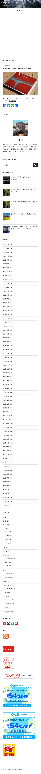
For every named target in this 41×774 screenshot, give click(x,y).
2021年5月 (6, 486)
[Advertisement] (20, 34)
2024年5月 (6, 345)
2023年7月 (6, 384)
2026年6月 (6, 248)
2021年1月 (6, 501)
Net (4, 570)
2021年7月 (6, 478)
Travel (5, 597)
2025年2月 (6, 310)
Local (6, 539)
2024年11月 (6, 322)
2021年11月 (6, 462)
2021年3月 (6, 493)
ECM (6, 562)
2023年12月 (6, 365)
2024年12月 (6, 318)
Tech (4, 585)
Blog (4, 517)
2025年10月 (6, 279)
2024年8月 (6, 334)
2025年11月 (6, 275)
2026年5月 (6, 252)
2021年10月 (6, 466)
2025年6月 (6, 295)
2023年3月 (6, 400)
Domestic (8, 600)
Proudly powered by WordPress (12, 769)
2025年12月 (6, 272)
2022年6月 (6, 435)
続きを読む (12, 101)
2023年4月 (6, 396)
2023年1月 (6, 408)
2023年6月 (6, 388)
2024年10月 (6, 326)
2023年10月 (6, 373)
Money (7, 543)
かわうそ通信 (10, 3)
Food (6, 532)
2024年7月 (6, 338)
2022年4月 (6, 443)
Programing (8, 588)
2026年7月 (6, 244)
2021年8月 (6, 474)
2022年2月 (6, 451)
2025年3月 (6, 307)
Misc (4, 547)
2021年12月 (6, 458)
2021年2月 (6, 497)
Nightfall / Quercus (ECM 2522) (17, 68)
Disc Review (9, 558)
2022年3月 (6, 447)
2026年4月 (6, 256)
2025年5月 (6, 299)
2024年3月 (6, 353)
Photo (4, 581)
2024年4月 (6, 349)
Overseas (8, 603)
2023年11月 (6, 369)
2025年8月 (6, 287)
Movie (5, 551)
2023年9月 (6, 377)
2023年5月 (6, 392)
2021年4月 (6, 490)
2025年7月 (6, 291)
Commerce (8, 573)
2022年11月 (6, 416)
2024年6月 (6, 342)
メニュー (21, 10)
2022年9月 (6, 423)
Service (7, 577)
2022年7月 (6, 431)
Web (6, 592)
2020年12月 (6, 505)
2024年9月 (6, 330)
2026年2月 (6, 264)
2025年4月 (6, 303)
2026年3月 (6, 260)
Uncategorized (7, 612)
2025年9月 (6, 283)
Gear (4, 525)
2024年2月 (6, 357)
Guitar (7, 566)
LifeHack (8, 535)
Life (4, 529)
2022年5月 (6, 439)
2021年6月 (6, 482)
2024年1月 (6, 361)
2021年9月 (6, 470)
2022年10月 (6, 419)
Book (4, 521)
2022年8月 (6, 427)
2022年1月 (6, 454)
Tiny (6, 607)
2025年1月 (6, 314)
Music (5, 555)
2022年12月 (6, 412)
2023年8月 (6, 381)
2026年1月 (6, 268)
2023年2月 (6, 404)
